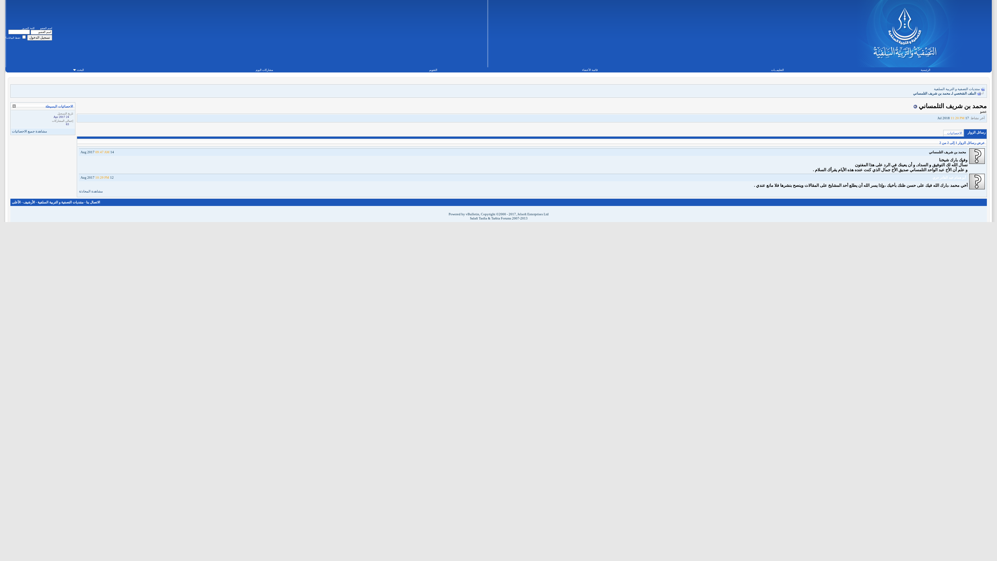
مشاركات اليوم (264, 69)
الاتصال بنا (93, 202)
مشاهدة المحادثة (91, 191)
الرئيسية (925, 69)
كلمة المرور (28, 28)
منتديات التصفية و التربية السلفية (957, 89)
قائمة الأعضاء (590, 69)
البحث (80, 69)
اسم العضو (46, 28)
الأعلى (16, 202)
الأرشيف (29, 202)
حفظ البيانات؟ (13, 37)
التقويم (433, 69)
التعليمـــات (777, 69)
